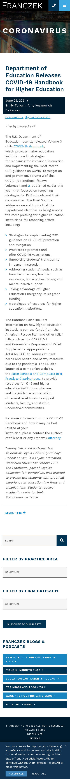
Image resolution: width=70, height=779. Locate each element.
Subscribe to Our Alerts (24, 624)
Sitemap (35, 738)
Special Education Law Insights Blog (30, 659)
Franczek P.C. (15, 726)
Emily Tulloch (15, 105)
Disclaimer (35, 734)
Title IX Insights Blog (23, 670)
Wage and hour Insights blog (29, 695)
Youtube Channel (19, 704)
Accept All (16, 773)
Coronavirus (14, 117)
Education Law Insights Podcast (31, 678)
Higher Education (37, 117)
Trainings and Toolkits (24, 687)
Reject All (38, 773)
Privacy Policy (35, 730)
